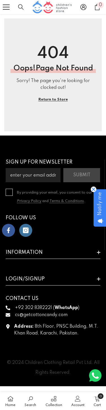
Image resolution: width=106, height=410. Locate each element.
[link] (30, 401)
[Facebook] (8, 230)
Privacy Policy (29, 201)
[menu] (6, 7)
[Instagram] (25, 230)
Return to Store (53, 99)
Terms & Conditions (66, 201)
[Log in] (83, 7)
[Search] (21, 7)
